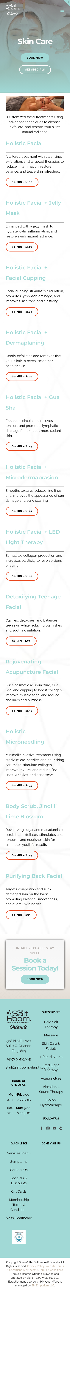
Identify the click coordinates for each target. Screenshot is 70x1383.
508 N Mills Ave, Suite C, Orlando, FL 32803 (19, 1046)
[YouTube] (54, 1128)
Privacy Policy (35, 1266)
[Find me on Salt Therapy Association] (19, 1232)
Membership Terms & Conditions (19, 1205)
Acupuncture (51, 1078)
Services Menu (19, 1153)
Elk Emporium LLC (43, 1285)
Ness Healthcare (19, 1218)
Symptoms (18, 1161)
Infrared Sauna (51, 1057)
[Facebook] (41, 1128)
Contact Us (19, 1170)
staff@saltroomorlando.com (27, 1067)
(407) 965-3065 (19, 1059)
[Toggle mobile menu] (62, 10)
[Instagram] (48, 1128)
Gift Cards (19, 1191)
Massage (51, 1035)
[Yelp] (60, 1128)
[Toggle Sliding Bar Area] (66, 3)
